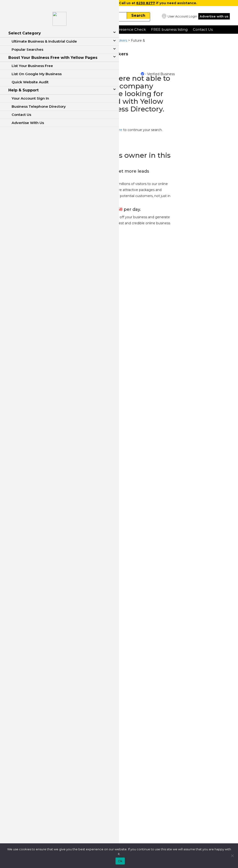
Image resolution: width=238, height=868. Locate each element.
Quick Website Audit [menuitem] (30, 82)
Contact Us (203, 29)
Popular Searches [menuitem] (27, 49)
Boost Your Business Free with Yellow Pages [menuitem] (52, 57)
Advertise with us (214, 16)
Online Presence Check (125, 29)
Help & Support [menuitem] (23, 90)
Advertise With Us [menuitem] (28, 123)
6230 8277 (145, 3)
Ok (120, 861)
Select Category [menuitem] (24, 33)
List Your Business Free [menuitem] (32, 66)
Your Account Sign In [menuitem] (30, 98)
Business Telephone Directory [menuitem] (39, 106)
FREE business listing (169, 29)
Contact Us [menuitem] (21, 114)
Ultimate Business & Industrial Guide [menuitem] (44, 41)
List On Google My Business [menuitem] (37, 74)
